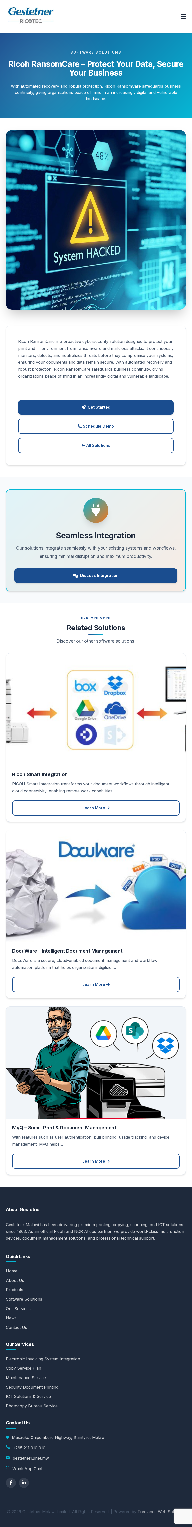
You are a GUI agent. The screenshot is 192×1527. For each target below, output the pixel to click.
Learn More (94, 807)
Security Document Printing (32, 1387)
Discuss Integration (99, 575)
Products (14, 1289)
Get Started (99, 407)
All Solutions (97, 445)
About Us (15, 1280)
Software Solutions (24, 1299)
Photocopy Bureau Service (32, 1405)
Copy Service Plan (23, 1368)
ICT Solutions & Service (28, 1396)
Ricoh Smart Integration (40, 774)
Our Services (18, 1308)
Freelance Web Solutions (162, 1511)
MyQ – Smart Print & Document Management (64, 1128)
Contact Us (16, 1327)
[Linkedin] (24, 1483)
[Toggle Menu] (183, 16)
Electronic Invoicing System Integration (43, 1358)
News (11, 1317)
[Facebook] (11, 1483)
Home (12, 1270)
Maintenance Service (26, 1377)
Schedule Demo (98, 426)
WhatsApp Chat (27, 1468)
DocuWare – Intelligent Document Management (67, 951)
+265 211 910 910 (29, 1447)
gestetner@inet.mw (31, 1458)
